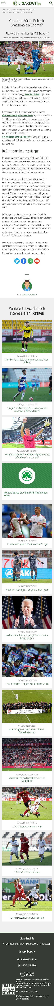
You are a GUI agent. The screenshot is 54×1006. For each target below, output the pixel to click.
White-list (25, 998)
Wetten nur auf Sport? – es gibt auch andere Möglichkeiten (27, 637)
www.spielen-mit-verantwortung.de (38, 985)
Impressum (45, 943)
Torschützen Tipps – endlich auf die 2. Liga (27, 544)
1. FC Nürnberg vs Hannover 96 (27, 826)
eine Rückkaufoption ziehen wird (17, 115)
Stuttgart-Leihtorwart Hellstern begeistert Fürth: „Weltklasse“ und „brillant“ (27, 456)
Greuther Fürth (32, 94)
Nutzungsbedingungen (13, 943)
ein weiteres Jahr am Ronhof (16, 137)
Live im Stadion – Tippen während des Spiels (27, 683)
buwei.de (19, 985)
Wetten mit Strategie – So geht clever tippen (27, 589)
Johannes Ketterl (29, 294)
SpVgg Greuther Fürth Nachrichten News (20, 10)
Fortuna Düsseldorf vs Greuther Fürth (27, 917)
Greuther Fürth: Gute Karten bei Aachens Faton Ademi (27, 361)
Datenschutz (32, 943)
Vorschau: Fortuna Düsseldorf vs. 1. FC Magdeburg (27, 779)
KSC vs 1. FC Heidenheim (27, 872)
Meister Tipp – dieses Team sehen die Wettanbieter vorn (27, 731)
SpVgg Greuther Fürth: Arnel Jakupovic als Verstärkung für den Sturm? (27, 409)
